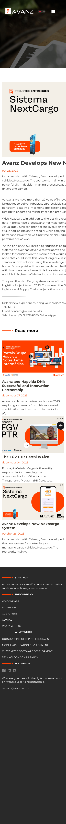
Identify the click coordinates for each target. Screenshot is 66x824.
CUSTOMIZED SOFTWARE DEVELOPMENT (27, 651)
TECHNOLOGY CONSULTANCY (20, 657)
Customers (9, 613)
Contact (8, 619)
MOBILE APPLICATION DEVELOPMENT (25, 645)
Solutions (9, 607)
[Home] (16, 10)
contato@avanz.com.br (15, 688)
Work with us (11, 625)
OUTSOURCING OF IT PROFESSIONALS (25, 638)
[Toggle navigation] (53, 11)
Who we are (10, 601)
